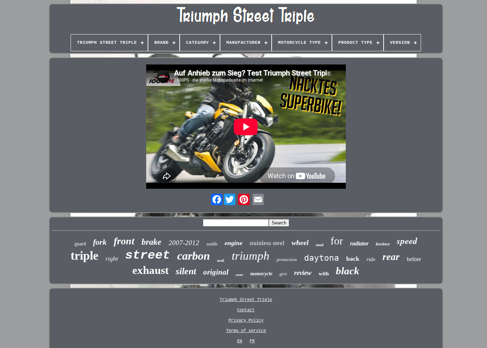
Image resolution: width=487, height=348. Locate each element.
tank (221, 260)
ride (370, 259)
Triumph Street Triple (246, 299)
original (216, 272)
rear (391, 256)
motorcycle (261, 273)
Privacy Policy (246, 320)
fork (100, 242)
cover (239, 275)
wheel (300, 242)
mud (319, 245)
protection (287, 259)
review (303, 272)
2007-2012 (184, 242)
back (352, 258)
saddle (211, 243)
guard (80, 243)
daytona (321, 258)
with (324, 273)
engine (233, 242)
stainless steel (267, 243)
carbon (193, 255)
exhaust (150, 270)
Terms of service (246, 330)
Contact (246, 310)
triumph (251, 255)
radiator (359, 243)
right (112, 258)
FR (252, 341)
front (124, 240)
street (147, 255)
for (336, 240)
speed (407, 240)
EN (239, 341)
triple (84, 255)
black (347, 270)
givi (283, 273)
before (414, 259)
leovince (383, 243)
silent (186, 271)
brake (152, 241)
